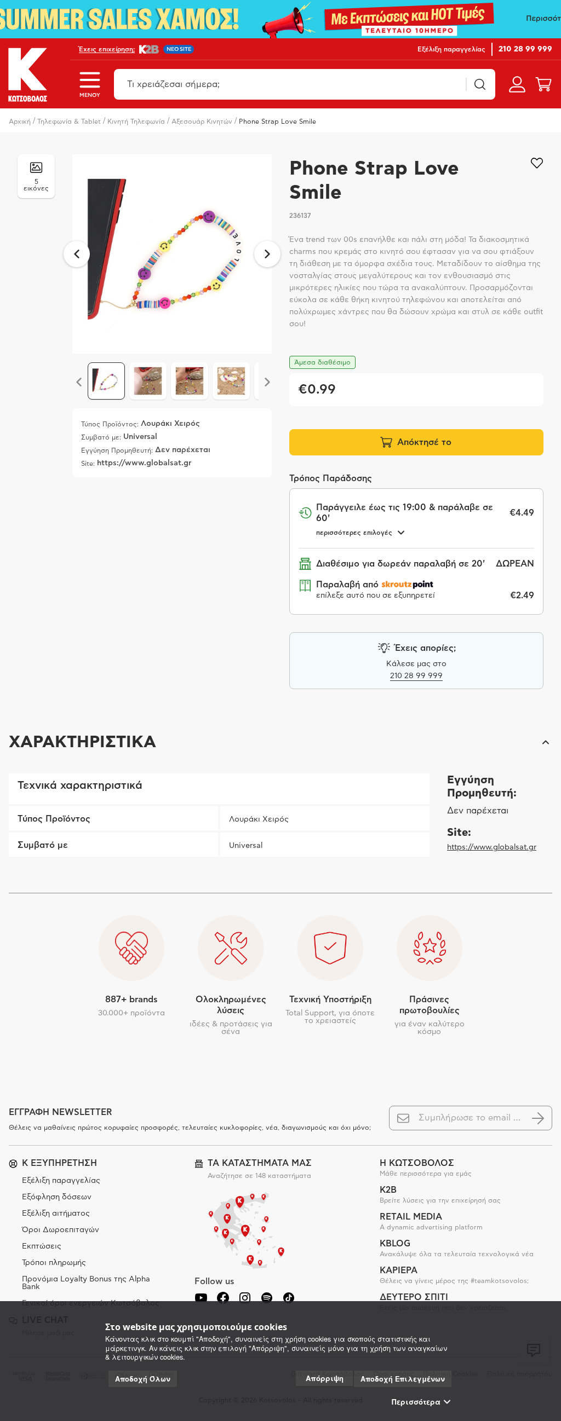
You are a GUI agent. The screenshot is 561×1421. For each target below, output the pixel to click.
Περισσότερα (416, 1402)
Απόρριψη (325, 1378)
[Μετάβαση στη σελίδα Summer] (280, 19)
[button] (280, 742)
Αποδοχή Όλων (142, 1379)
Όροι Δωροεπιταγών (60, 1230)
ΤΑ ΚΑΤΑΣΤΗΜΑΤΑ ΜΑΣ (260, 1163)
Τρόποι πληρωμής (54, 1263)
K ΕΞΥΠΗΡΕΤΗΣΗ (59, 1163)
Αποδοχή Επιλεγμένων (402, 1379)
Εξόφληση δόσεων (56, 1197)
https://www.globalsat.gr (491, 847)
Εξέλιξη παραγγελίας (61, 1181)
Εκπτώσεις (41, 1246)
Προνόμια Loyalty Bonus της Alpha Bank (86, 1283)
